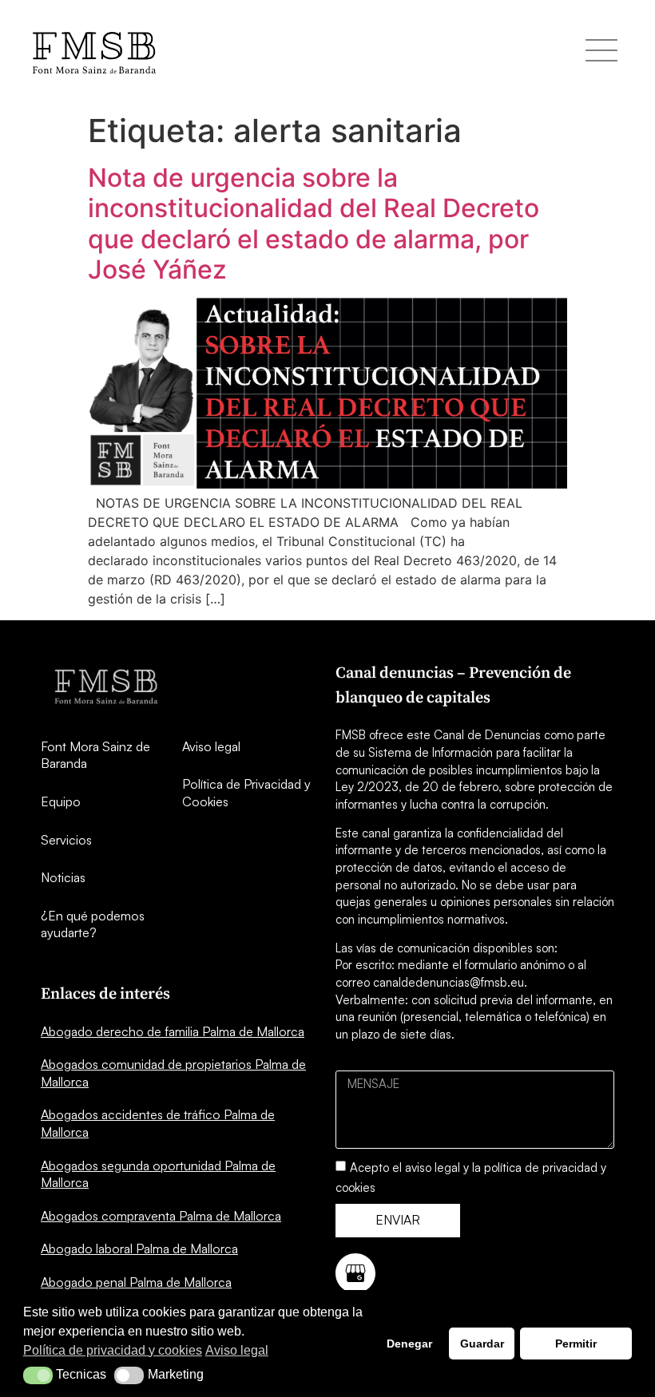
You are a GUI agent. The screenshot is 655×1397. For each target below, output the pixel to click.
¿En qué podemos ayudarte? (93, 924)
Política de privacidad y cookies (112, 1350)
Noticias (63, 877)
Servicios (66, 840)
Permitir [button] (576, 1343)
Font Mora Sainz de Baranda (95, 755)
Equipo (61, 801)
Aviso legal (211, 746)
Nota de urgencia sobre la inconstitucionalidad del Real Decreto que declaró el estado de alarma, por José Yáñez (313, 223)
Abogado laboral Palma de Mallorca (139, 1249)
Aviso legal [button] (236, 1350)
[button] (38, 1375)
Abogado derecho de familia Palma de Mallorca (172, 1031)
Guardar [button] (482, 1343)
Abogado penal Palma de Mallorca (136, 1282)
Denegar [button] (409, 1343)
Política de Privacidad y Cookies (246, 792)
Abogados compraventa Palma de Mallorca (161, 1216)
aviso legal (432, 1167)
